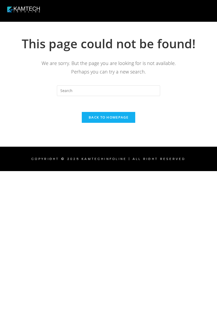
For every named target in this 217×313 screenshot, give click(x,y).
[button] (128, 10)
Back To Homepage (108, 117)
